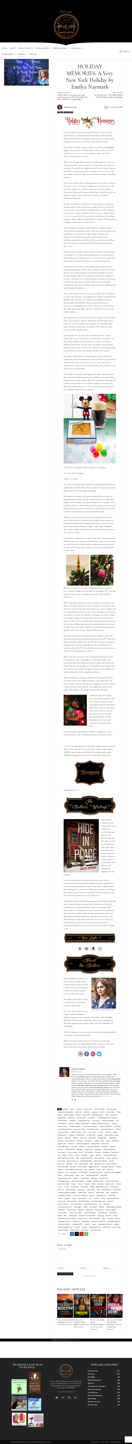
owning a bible (82, 1192)
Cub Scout (108, 1132)
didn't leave (83, 1138)
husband (118, 1166)
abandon (65, 1109)
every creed (105, 1143)
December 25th (80, 1135)
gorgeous (115, 1158)
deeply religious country (111, 1135)
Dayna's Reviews (107, 1096)
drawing (96, 1141)
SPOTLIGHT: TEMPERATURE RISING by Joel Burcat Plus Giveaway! (81, 1323)
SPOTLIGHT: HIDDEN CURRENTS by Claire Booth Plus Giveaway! (65, 1322)
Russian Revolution (84, 1201)
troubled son (76, 1221)
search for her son (63, 1204)
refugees (67, 1198)
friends (77, 1155)
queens (92, 1195)
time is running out (94, 1218)
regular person (82, 1198)
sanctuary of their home (98, 1201)
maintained (94, 1178)
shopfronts (106, 1204)
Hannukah (69, 1164)
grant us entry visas (72, 1161)
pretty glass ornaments (64, 1195)
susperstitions (113, 1212)
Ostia (98, 1189)
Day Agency (47, 1442)
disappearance (102, 1138)
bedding (78, 1115)
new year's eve (109, 1184)
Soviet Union (61, 1210)
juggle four (61, 1172)
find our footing (72, 1152)
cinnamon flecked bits (105, 1126)
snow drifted (93, 1207)
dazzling (71, 1135)
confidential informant (106, 1129)
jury (67, 1172)
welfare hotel (107, 1227)
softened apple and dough (113, 1207)
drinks (102, 1141)
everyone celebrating (93, 1146)
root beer (96, 1198)
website (84, 1227)
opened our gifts (70, 1189)
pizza (107, 1192)
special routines (71, 1210)
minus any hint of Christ (112, 1181)
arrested (101, 1112)
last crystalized (83, 1172)
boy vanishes (91, 1117)
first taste (98, 1152)
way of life (77, 1227)
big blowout (71, 1117)
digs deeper (92, 1138)
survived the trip (102, 1212)
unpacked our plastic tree (98, 1221)
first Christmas (89, 1152)
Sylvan (60, 1215)
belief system (86, 1115)
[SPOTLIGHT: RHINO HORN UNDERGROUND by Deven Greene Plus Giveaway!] (98, 1306)
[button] (125, 51)
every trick (82, 1146)
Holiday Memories (68, 112)
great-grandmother (86, 1161)
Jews (103, 1169)
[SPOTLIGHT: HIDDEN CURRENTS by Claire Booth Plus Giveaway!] (65, 1306)
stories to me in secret (75, 1212)
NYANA (92, 1187)
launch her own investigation (112, 1172)
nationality (100, 1184)
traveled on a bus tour (64, 1221)
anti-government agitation (65, 1112)
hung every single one (107, 1166)
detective (75, 1138)
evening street (95, 1143)
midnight (88, 1181)
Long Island (104, 1175)
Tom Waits (110, 1218)
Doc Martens (88, 1141)
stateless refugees (110, 1210)
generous (98, 1155)
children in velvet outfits (82, 1123)
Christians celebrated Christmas (100, 1123)
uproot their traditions (64, 1224)
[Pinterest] (81, 1234)
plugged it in (114, 1192)
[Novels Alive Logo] (66, 26)
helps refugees (83, 1164)
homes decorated (63, 1166)
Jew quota (91, 1169)
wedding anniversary (95, 1227)
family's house (89, 1149)
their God (108, 1215)
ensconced (71, 1143)
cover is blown (92, 1132)
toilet (103, 1218)
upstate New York (78, 1224)
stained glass (89, 1210)
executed (112, 1146)
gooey (108, 1158)
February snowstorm (109, 1149)
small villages (77, 1207)
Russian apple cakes (113, 1198)
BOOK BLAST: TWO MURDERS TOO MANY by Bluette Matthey (109, 96)
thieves (115, 1215)
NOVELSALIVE (73, 1340)
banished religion (69, 1115)
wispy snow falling (63, 1230)
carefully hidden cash (84, 1120)
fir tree (81, 1152)
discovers (60, 1141)
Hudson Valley (82, 1166)
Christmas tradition (75, 1126)
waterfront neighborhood (65, 1227)
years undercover (96, 1230)
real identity (111, 1195)
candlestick (72, 1120)
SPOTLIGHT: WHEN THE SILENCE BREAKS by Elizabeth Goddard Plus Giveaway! (114, 1324)
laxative (60, 1175)
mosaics (73, 1184)
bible (107, 1115)
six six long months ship (65, 1207)
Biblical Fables (62, 1117)
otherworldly (117, 1189)
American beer (88, 1109)
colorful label (117, 1126)
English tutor (115, 1141)
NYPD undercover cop (102, 1187)
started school (99, 1210)
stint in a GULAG (62, 1212)
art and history (110, 1112)
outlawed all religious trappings (67, 1192)
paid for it (91, 1192)
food (59, 1155)
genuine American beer (110, 1155)
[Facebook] (72, 1099)
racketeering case (101, 1195)
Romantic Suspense (111, 1316)
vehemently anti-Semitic (105, 1224)
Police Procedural (62, 1316)
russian (103, 1198)
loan (82, 1175)
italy (85, 1169)
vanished (87, 1224)
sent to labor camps (76, 1204)
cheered (71, 1123)
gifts (77, 1158)
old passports (114, 1187)
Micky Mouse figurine (78, 1181)
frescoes (70, 1155)
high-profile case (99, 1164)
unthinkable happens (114, 1221)
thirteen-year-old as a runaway (67, 1218)
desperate (68, 1138)
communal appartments (65, 1129)
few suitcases (62, 1152)
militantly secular (98, 1181)
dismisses (80, 1141)
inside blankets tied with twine (73, 1169)
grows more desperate (100, 1161)
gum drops (61, 1164)
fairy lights (80, 1149)
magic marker (85, 1178)
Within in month (74, 1230)
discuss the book (70, 1141)
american (79, 1109)
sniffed (85, 1207)
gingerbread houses (87, 1158)
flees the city (115, 1152)
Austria (119, 1112)
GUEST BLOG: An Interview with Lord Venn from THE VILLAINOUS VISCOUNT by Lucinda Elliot (72, 97)
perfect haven (100, 1192)
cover (84, 1132)
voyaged (116, 1224)
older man (61, 1189)
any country (78, 1112)
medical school (104, 1178)
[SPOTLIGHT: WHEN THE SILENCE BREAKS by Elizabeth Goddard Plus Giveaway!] (115, 1306)
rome (90, 1198)
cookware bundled (75, 1132)
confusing (118, 1129)
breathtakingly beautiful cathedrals (107, 1117)
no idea (66, 1187)
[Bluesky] (56, 1397)
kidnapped (74, 1172)
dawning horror (62, 1135)
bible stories (113, 1115)
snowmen (101, 1207)
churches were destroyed (89, 1126)
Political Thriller (78, 1316)
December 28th (91, 1135)
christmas (114, 1123)
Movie (93, 1184)
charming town (62, 1123)
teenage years (73, 1215)
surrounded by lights (90, 1212)
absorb (72, 1109)
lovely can (76, 1178)
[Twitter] (75, 1397)
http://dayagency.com (76, 1071)
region (74, 1198)
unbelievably (85, 1221)
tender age (100, 1215)
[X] (77, 1234)
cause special (96, 1120)
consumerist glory (63, 1132)
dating (115, 1132)
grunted (111, 1161)
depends (60, 1138)
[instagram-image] (8, 1349)
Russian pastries (72, 1201)
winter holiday (117, 1227)
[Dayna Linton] (60, 107)
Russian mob (61, 1201)
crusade (100, 1132)
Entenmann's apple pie (82, 1143)
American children (99, 1109)
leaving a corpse (69, 1175)
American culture (112, 1109)
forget (64, 1155)
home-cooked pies (111, 1164)
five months (106, 1152)
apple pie (94, 1112)
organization (81, 1189)
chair (117, 1120)
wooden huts (85, 1230)
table (65, 1215)
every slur (74, 1146)
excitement (104, 1146)
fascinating (98, 1149)
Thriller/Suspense (98, 1317)
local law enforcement (92, 1175)
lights (77, 1175)
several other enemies (90, 1204)
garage (92, 1155)
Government (61, 1161)
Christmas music (62, 1126)
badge (60, 1115)
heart (75, 1164)
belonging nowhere (98, 1115)
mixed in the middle (63, 1184)
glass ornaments (99, 1158)
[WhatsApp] (86, 1234)
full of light (84, 1155)
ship (100, 1204)
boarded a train (81, 1117)
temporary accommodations (87, 1215)
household (73, 1166)
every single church (63, 1146)
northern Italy (74, 1187)
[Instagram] (75, 1099)
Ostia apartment (106, 1189)
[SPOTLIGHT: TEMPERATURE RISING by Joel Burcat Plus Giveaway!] (82, 1306)
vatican (94, 1224)
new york (118, 1184)
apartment (87, 1112)
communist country (79, 1129)
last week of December (95, 1172)
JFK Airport (110, 1169)
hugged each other (93, 1166)
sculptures (110, 1201)
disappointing (112, 1138)
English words (62, 1143)
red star (60, 1198)
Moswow (87, 1184)
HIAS (91, 1164)
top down (118, 1218)
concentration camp (92, 1129)
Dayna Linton (72, 107)
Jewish (98, 1169)
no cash (60, 1187)
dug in (108, 1141)
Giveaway (60, 112)
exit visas (60, 1149)
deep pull (100, 1135)
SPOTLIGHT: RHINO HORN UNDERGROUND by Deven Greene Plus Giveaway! (97, 1324)
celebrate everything (108, 1120)
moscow (80, 1184)
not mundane (84, 1187)
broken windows (62, 1120)
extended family (69, 1149)
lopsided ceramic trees (64, 1178)
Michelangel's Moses (64, 1181)
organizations (91, 1189)
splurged (80, 1210)
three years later (82, 1218)
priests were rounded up (80, 1195)
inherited (60, 1169)
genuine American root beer (66, 1158)
